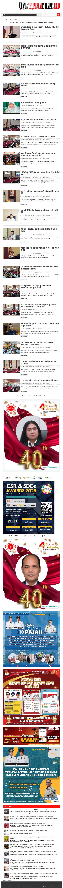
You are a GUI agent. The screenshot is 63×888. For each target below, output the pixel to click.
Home (6, 19)
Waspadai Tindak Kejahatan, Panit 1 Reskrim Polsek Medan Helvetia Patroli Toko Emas (32, 844)
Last (44, 395)
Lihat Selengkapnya (8, 880)
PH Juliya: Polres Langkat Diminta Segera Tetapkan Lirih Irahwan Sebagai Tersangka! (31, 816)
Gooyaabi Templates (55, 886)
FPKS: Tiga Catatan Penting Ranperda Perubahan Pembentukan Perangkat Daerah (36, 287)
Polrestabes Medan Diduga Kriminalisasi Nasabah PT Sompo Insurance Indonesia (30, 809)
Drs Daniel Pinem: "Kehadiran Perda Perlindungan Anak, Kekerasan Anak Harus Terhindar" (38, 154)
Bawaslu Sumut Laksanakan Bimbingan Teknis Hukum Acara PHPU (27, 866)
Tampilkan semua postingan (45, 22)
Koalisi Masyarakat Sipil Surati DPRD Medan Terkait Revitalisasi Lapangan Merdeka (37, 344)
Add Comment (46, 32)
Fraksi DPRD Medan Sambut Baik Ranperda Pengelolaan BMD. (39, 380)
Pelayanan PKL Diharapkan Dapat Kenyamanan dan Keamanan (40, 120)
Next (40, 395)
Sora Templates (39, 886)
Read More (24, 40)
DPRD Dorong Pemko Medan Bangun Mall (33, 103)
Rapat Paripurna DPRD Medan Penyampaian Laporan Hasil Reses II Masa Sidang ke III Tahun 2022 (38, 306)
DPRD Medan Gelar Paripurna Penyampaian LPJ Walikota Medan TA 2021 (28, 830)
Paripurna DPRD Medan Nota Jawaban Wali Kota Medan (38, 136)
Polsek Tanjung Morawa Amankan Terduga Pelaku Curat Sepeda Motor (28, 823)
